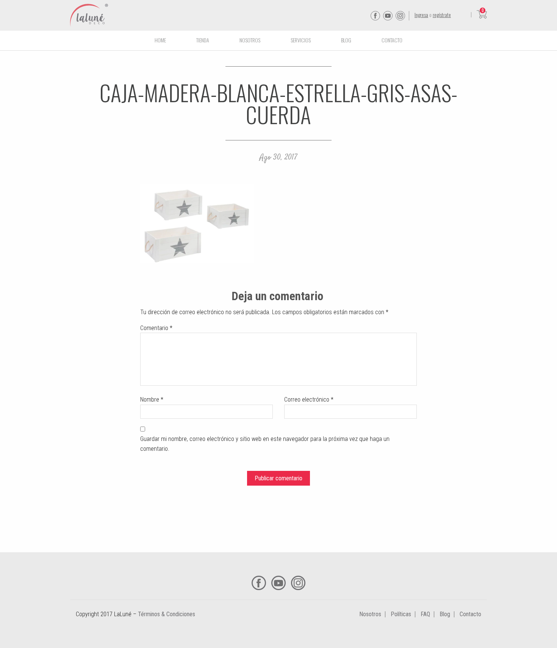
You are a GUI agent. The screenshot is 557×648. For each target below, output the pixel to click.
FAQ (425, 614)
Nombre (151, 399)
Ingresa (421, 15)
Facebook (375, 15)
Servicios (301, 40)
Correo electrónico (308, 399)
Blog (346, 40)
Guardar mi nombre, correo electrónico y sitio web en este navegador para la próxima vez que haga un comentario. (265, 443)
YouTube (388, 15)
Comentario (156, 328)
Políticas (401, 614)
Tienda (202, 40)
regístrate (442, 15)
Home (160, 40)
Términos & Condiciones (166, 614)
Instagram (400, 15)
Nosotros (249, 40)
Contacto (392, 40)
